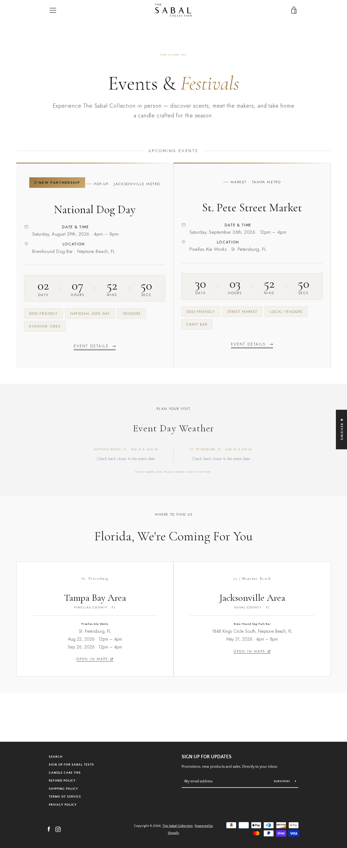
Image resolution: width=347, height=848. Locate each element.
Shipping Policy (63, 789)
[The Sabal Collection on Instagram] (58, 829)
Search (56, 757)
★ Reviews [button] (341, 429)
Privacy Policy (63, 805)
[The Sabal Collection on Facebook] (49, 829)
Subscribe (282, 781)
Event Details (91, 346)
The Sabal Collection (177, 826)
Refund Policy (62, 780)
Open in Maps (92, 659)
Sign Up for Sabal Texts (71, 764)
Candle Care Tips (65, 773)
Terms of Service (65, 796)
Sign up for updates (207, 757)
